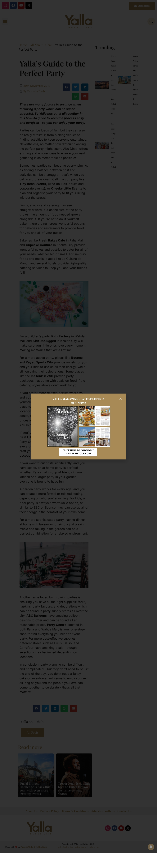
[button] (120, 398)
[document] (78, 426)
